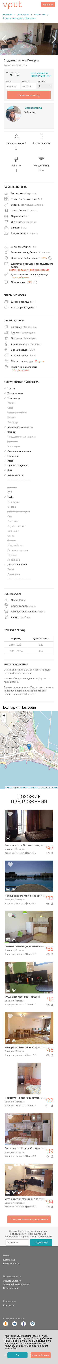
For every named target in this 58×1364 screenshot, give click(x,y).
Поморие (39, 14)
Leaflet (9, 787)
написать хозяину (29, 95)
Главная (7, 14)
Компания (9, 1259)
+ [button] (4, 715)
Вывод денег (10, 1288)
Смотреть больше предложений (29, 1219)
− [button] (4, 720)
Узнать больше (40, 1355)
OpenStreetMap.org (29, 787)
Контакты (9, 1305)
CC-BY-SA (53, 787)
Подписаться (41, 1242)
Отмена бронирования (16, 1284)
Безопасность (11, 1263)
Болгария (23, 14)
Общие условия (12, 1280)
